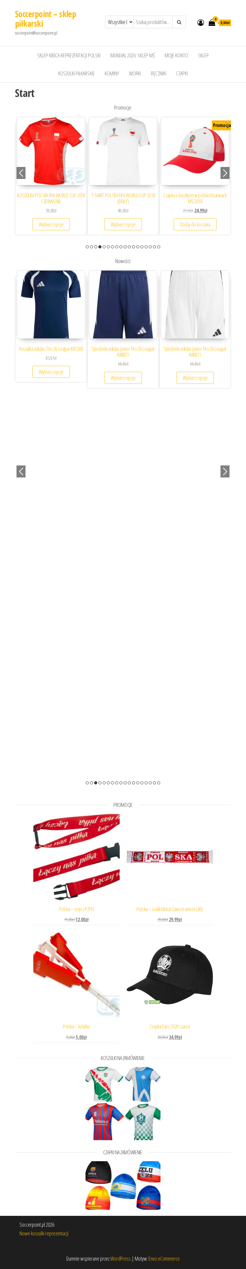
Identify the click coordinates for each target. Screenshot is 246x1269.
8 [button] (116, 246)
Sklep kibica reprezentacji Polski (68, 55)
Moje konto (176, 55)
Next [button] (225, 173)
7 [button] (112, 246)
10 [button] (125, 246)
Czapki (182, 73)
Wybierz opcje (51, 224)
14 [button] (141, 246)
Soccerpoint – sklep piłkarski (45, 18)
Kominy (112, 73)
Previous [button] (21, 173)
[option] (51, 179)
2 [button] (91, 246)
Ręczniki (158, 73)
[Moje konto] (200, 22)
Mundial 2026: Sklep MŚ (132, 55)
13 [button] (137, 246)
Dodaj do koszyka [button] (195, 224)
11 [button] (129, 246)
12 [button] (133, 246)
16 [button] (150, 246)
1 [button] (87, 246)
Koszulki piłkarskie (76, 73)
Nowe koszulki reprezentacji (44, 1233)
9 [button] (120, 246)
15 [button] (146, 246)
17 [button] (154, 246)
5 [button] (104, 246)
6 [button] (108, 246)
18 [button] (158, 246)
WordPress (120, 1258)
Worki (135, 73)
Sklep (203, 55)
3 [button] (95, 246)
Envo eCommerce (164, 1258)
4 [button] (99, 246)
